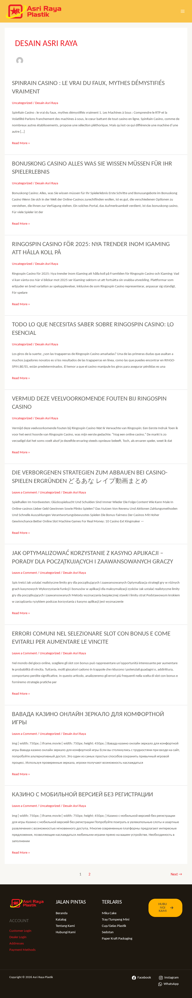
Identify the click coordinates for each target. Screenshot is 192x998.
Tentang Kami (65, 926)
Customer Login (20, 931)
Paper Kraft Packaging (117, 938)
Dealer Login (17, 937)
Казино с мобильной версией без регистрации (82, 794)
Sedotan (108, 932)
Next (176, 874)
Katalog (61, 919)
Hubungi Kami (65, 932)
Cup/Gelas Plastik (114, 926)
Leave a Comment (24, 492)
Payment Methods (22, 950)
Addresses (16, 943)
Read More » (21, 143)
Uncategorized (22, 103)
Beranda (61, 913)
